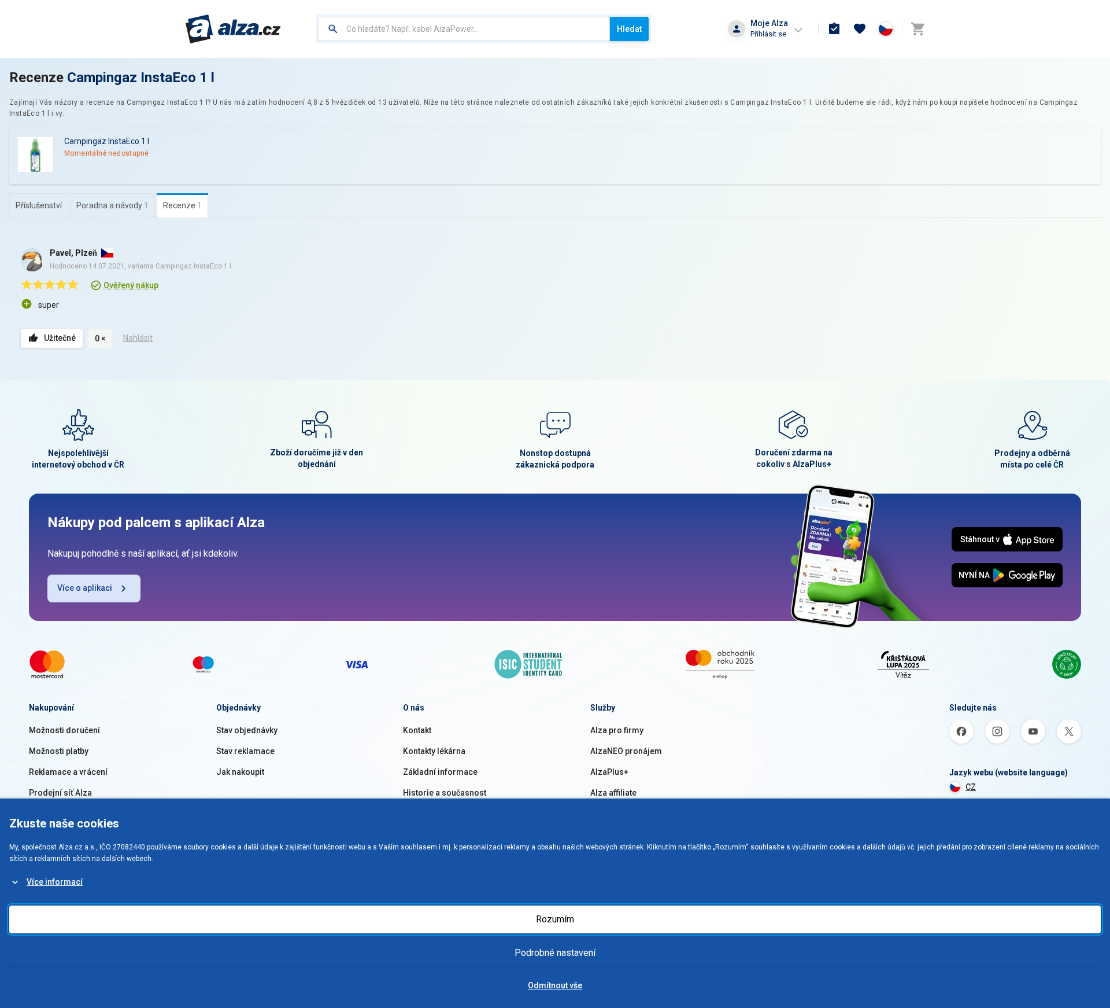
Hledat (629, 29)
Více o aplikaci (84, 588)
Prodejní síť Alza (60, 792)
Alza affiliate (613, 792)
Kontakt (417, 730)
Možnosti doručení (64, 730)
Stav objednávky (247, 730)
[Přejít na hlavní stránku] (233, 28)
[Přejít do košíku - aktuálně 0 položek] (917, 29)
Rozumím (555, 919)
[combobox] (464, 29)
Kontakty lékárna (434, 751)
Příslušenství (39, 205)
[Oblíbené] (860, 29)
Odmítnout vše (555, 985)
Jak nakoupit (240, 772)
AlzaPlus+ (609, 772)
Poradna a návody (112, 205)
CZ (970, 787)
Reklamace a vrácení (68, 772)
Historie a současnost (444, 792)
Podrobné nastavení (555, 952)
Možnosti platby (58, 751)
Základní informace (440, 772)
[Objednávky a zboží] (834, 29)
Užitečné (60, 338)
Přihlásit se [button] (768, 34)
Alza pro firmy (616, 730)
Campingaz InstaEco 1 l (140, 77)
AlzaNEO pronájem (626, 751)
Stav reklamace (245, 751)
